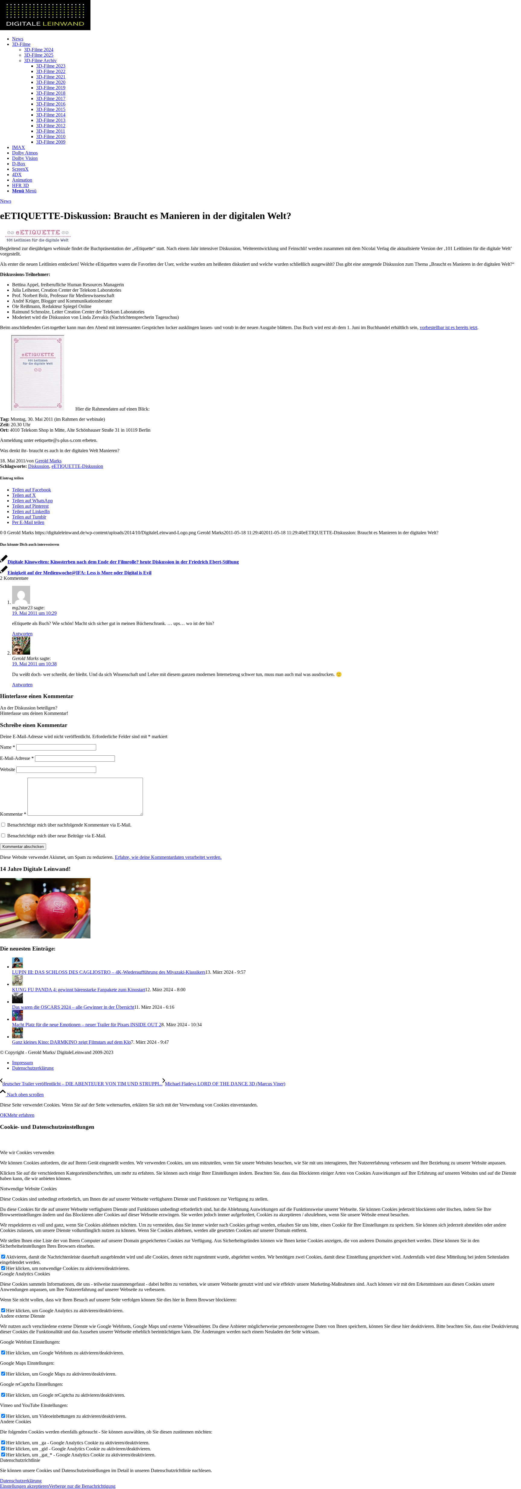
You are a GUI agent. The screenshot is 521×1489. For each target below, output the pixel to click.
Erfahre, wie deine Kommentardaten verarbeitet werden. (168, 857)
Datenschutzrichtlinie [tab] (20, 1460)
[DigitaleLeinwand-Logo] (45, 28)
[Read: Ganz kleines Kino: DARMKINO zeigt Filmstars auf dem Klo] (17, 1036)
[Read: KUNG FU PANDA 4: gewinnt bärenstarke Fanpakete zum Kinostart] (17, 984)
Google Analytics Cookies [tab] (25, 1273)
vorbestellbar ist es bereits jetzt (448, 327)
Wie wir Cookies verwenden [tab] (27, 1152)
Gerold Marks (48, 460)
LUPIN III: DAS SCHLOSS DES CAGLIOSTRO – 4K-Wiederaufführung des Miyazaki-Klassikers (108, 972)
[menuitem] (266, 39)
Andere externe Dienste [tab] (22, 1316)
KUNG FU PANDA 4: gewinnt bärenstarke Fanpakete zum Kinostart (78, 989)
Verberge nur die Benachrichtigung (82, 1486)
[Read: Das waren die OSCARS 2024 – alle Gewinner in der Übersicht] (17, 1001)
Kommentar (13, 814)
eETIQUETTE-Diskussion (77, 466)
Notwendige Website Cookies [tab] (28, 1188)
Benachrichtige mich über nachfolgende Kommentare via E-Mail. (69, 824)
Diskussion (38, 466)
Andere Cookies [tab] (15, 1421)
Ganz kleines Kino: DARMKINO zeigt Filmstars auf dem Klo (71, 1042)
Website (7, 769)
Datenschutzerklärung (21, 1480)
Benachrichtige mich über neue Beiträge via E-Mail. (56, 835)
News (5, 201)
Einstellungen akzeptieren (24, 1486)
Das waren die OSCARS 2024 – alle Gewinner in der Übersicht (73, 1007)
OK (3, 1115)
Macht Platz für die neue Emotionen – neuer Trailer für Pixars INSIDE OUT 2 (86, 1024)
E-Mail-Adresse (17, 758)
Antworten (22, 633)
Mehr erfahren (20, 1115)
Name (7, 747)
